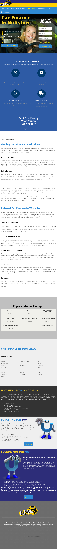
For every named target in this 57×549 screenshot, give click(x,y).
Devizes (3, 365)
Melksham (40, 368)
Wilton (3, 376)
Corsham (22, 363)
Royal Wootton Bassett (25, 370)
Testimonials (41, 8)
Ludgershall (40, 365)
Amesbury (3, 361)
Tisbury (39, 372)
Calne (39, 361)
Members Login (6, 12)
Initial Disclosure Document (34, 536)
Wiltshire (12, 139)
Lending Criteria (20, 8)
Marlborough (23, 368)
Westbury (40, 374)
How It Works (10, 8)
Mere (2, 370)
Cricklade (40, 363)
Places (7, 139)
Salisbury (40, 370)
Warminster (22, 374)
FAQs (48, 8)
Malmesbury (4, 368)
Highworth (22, 365)
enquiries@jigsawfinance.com (32, 541)
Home (3, 8)
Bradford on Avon (24, 361)
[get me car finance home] (6, 3)
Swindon (3, 372)
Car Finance (14, 148)
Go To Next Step (46, 46)
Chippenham (4, 363)
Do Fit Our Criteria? (10, 45)
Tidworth (22, 372)
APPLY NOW (29, 444)
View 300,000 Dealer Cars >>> (28, 129)
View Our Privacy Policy (45, 42)
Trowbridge (4, 374)
